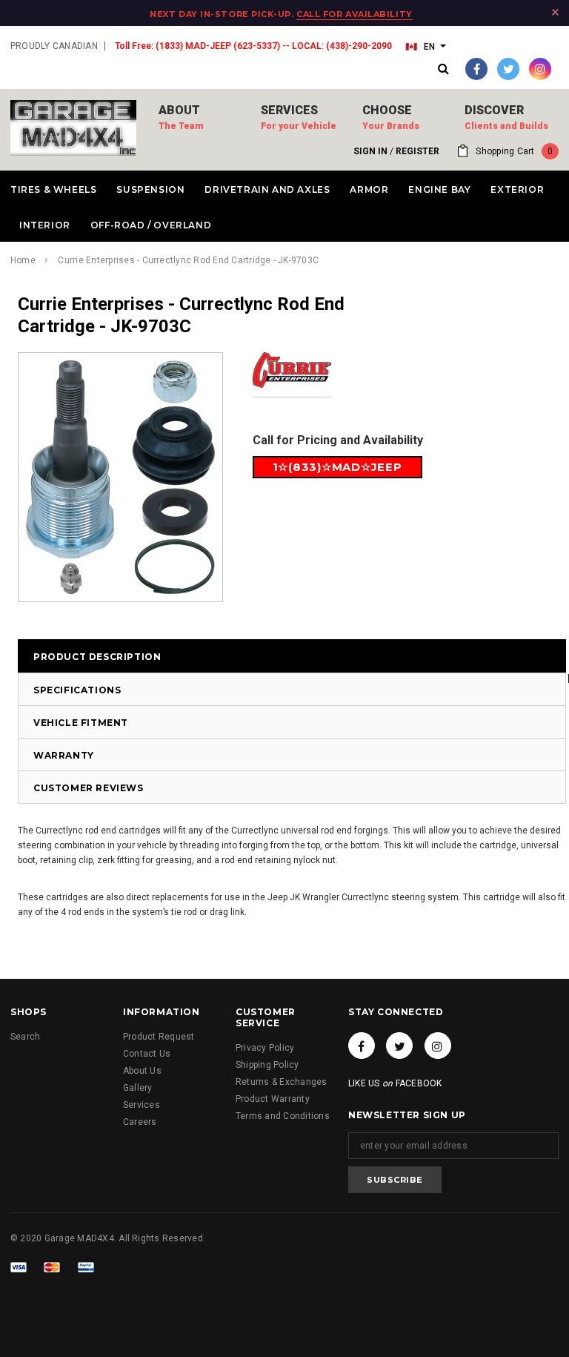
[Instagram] (540, 69)
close (555, 12)
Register (417, 151)
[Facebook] (476, 69)
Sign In (370, 151)
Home (23, 260)
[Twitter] (508, 69)
